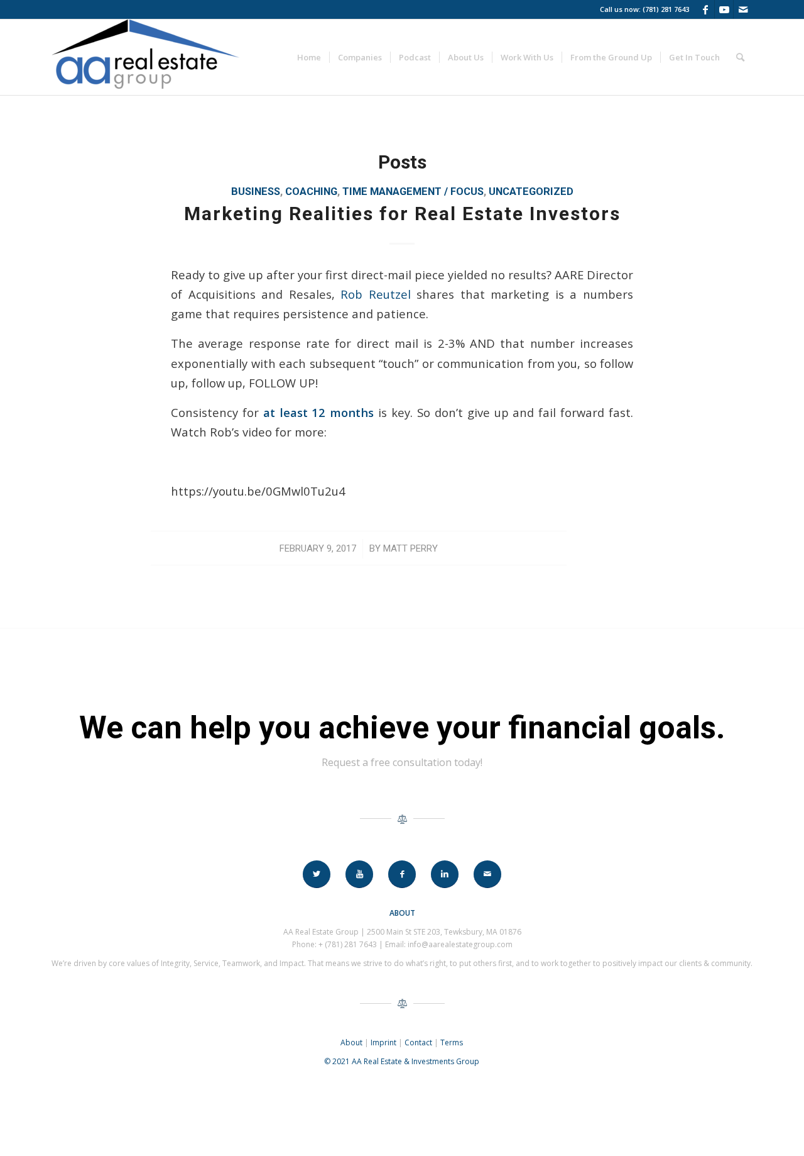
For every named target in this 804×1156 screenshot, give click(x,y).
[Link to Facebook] (705, 9)
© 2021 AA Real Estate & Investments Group (401, 1061)
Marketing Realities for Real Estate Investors (402, 214)
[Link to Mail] (743, 9)
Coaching (311, 191)
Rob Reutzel (375, 294)
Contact (418, 1042)
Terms (451, 1042)
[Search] (740, 57)
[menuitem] (309, 57)
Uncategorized (531, 191)
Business (255, 191)
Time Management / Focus (413, 191)
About (351, 1042)
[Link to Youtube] (724, 9)
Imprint (383, 1042)
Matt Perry (410, 548)
